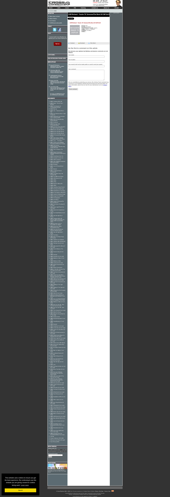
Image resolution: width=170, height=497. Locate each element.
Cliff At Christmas (55, 159)
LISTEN (95, 2)
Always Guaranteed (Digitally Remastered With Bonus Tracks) (57, 153)
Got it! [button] (20, 490)
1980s (53, 180)
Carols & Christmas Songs (57, 194)
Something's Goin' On (56, 156)
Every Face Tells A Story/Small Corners (55, 227)
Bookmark (82, 43)
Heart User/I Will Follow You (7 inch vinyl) (57, 431)
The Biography (55, 197)
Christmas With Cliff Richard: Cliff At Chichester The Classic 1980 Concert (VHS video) (57, 220)
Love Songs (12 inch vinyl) (57, 310)
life (75, 8)
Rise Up (53, 109)
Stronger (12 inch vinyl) (57, 256)
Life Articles (53, 20)
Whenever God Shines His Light (57, 439)
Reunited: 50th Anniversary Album (55, 124)
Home (55, 10)
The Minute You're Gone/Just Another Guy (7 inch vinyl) (57, 425)
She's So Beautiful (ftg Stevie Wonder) (57, 120)
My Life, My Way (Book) (57, 129)
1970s (53, 181)
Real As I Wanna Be (56, 183)
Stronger (53, 254)
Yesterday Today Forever (57, 187)
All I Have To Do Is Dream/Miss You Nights (56, 224)
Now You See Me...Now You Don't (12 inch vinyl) (57, 305)
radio (58, 8)
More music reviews (55, 16)
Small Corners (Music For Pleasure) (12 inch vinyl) (57, 336)
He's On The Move (103, 4)
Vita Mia (52, 436)
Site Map (101, 491)
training (83, 8)
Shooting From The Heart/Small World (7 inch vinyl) (57, 434)
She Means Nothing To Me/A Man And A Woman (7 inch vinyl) (57, 296)
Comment (72, 43)
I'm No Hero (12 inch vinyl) (57, 327)
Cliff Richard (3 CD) (56, 178)
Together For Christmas (57, 239)
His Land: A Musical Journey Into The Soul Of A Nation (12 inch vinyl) (56, 380)
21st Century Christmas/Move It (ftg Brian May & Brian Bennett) (57, 146)
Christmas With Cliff (56, 101)
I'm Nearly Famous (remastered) (56, 171)
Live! (52, 364)
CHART (106, 2)
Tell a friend (93, 43)
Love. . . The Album (56, 140)
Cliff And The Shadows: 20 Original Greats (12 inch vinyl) (57, 279)
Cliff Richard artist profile (56, 22)
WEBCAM (101, 2)
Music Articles (53, 18)
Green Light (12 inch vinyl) (57, 338)
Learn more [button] (25, 485)
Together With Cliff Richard (57, 241)
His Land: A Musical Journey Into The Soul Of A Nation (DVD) (56, 373)
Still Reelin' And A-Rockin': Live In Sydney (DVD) (57, 117)
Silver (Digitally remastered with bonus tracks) (57, 162)
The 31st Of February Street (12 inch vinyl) (56, 359)
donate (117, 8)
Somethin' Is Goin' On (56, 157)
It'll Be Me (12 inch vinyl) (57, 392)
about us (106, 8)
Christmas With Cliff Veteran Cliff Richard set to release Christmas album (56, 71)
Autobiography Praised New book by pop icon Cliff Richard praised (56, 76)
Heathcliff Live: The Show (57, 190)
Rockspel (53, 164)
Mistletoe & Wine (55, 261)
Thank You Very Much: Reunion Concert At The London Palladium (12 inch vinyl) (57, 276)
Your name (71, 55)
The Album (54, 234)
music (67, 8)
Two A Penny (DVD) (54, 441)
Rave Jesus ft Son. (100, 5)
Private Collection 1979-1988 (57, 438)
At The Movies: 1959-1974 (57, 192)
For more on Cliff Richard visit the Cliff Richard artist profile (57, 94)
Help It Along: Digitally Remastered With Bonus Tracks (57, 138)
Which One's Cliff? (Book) (57, 342)
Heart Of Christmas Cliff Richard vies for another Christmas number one (57, 66)
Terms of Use (107, 491)
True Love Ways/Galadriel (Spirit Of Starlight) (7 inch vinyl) (57, 299)
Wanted (53, 168)
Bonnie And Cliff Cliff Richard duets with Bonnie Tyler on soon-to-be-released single (57, 82)
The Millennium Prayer (56, 176)
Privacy (96, 491)
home (50, 8)
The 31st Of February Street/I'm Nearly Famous (56, 230)
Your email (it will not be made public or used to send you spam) (85, 64)
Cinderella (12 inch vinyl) (57, 405)
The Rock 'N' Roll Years (57, 188)
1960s (53, 185)
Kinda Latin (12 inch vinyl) (57, 411)
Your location (71, 59)
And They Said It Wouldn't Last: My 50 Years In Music (57, 127)
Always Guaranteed (56, 267)
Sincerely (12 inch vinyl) (57, 387)
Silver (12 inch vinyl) (56, 293)
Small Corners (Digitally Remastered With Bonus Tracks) (57, 143)
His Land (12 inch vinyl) (57, 382)
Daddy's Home (55, 316)
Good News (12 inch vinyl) (57, 407)
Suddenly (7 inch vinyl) (57, 326)
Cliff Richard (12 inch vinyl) (57, 416)
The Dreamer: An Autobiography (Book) (55, 107)
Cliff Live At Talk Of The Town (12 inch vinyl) (57, 376)
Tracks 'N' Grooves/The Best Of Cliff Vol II (57, 202)
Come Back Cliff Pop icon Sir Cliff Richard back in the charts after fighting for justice (57, 88)
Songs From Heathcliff (56, 196)
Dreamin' (53, 324)
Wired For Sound (55, 312)
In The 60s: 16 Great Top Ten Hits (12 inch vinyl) (57, 270)
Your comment (72, 69)
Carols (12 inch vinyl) (56, 262)
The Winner (54, 199)
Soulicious (54, 122)
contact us (95, 8)
